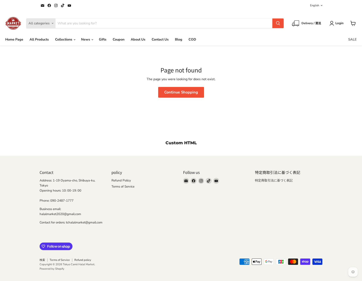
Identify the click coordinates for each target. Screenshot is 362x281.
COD (192, 39)
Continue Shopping (181, 92)
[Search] (278, 23)
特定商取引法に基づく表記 (274, 180)
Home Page (14, 39)
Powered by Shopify (52, 269)
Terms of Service (122, 186)
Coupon (118, 39)
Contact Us (160, 39)
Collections (64, 39)
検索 (42, 260)
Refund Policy (121, 180)
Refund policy (82, 260)
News (86, 39)
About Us (138, 39)
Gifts (102, 39)
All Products (39, 39)
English (314, 5)
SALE (352, 39)
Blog (178, 39)
